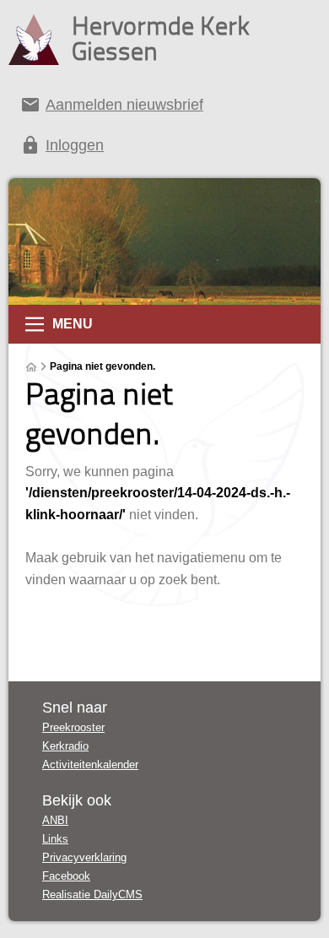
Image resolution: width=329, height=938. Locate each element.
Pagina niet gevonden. (102, 366)
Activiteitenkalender (90, 764)
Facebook (66, 876)
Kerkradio (65, 746)
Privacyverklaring (84, 857)
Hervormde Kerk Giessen (161, 38)
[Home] (31, 367)
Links (55, 838)
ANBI (55, 820)
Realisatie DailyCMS (92, 894)
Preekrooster (73, 727)
